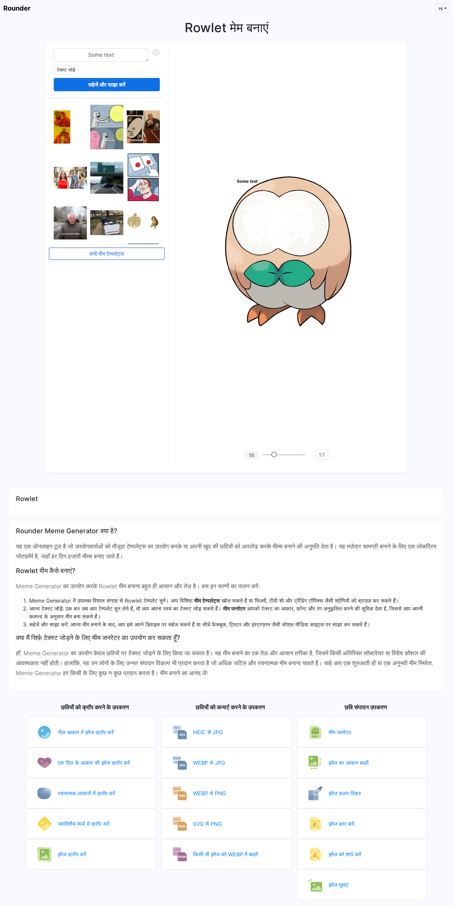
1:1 (322, 454)
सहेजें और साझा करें (106, 84)
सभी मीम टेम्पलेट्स (106, 253)
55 (251, 455)
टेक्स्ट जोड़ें (66, 70)
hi (440, 8)
